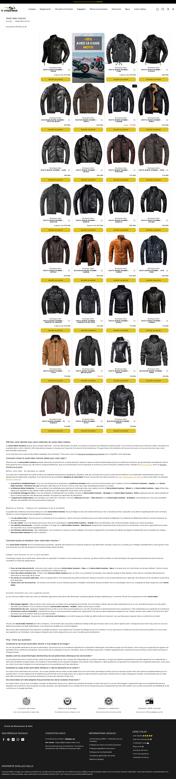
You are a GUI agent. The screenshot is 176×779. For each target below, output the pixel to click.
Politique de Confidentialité (101, 752)
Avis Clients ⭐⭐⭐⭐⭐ (143, 736)
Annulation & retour (141, 757)
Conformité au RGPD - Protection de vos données (106, 740)
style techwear (146, 465)
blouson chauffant (13, 479)
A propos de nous (140, 750)
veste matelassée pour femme (130, 477)
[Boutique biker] (10, 9)
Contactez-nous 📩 (141, 743)
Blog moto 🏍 (138, 746)
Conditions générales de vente (102, 756)
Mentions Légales (97, 759)
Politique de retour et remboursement (105, 745)
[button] (69, 70)
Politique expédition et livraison (102, 748)
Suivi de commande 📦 (142, 739)
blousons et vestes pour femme (91, 454)
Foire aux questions (141, 754)
